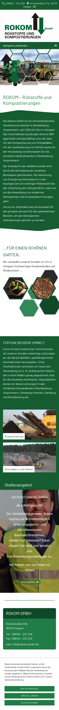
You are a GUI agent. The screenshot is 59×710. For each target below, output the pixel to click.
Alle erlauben (29, 703)
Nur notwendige (29, 689)
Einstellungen (29, 696)
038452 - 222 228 (15, 3)
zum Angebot (28, 581)
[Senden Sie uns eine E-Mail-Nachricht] (34, 6)
